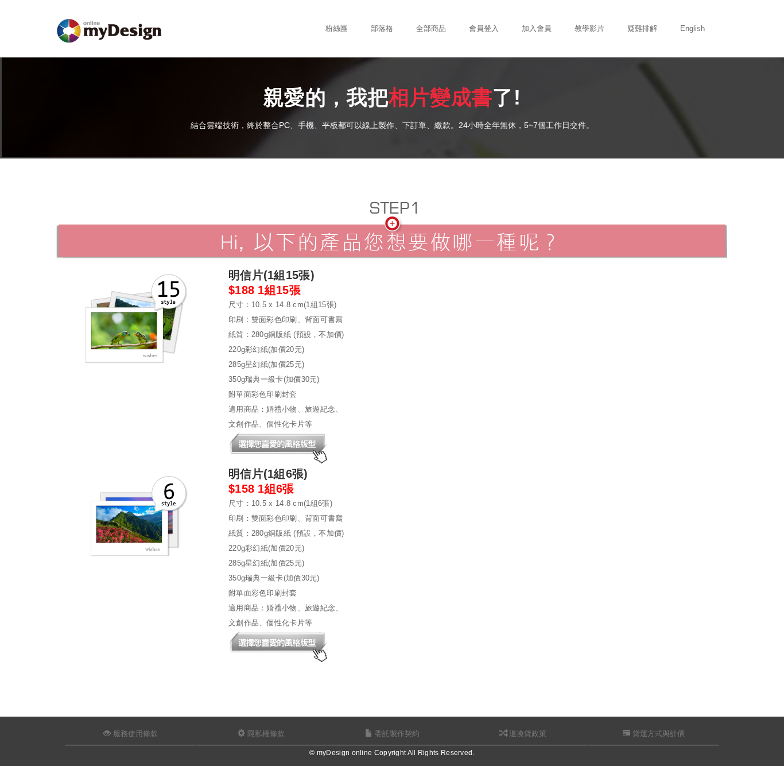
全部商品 (431, 28)
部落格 (382, 28)
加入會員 (537, 28)
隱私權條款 (265, 733)
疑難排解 (642, 28)
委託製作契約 (396, 733)
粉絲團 (336, 28)
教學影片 (589, 28)
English (692, 28)
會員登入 (484, 28)
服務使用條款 (134, 733)
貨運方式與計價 (657, 733)
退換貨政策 (526, 733)
